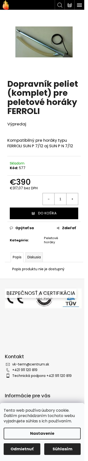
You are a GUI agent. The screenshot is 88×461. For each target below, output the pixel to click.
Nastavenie (42, 433)
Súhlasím (62, 449)
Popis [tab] (17, 257)
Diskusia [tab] (34, 257)
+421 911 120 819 (24, 369)
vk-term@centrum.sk (30, 364)
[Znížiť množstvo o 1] (49, 199)
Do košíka (47, 213)
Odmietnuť (22, 449)
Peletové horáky (51, 240)
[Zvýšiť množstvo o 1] (72, 199)
